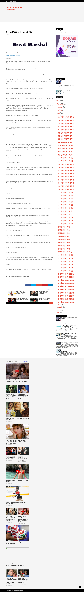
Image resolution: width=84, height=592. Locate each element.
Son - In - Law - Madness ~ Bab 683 (66, 188)
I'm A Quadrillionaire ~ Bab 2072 (65, 270)
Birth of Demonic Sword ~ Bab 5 (65, 138)
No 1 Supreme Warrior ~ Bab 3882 (66, 295)
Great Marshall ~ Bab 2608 (64, 241)
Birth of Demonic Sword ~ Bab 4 (65, 139)
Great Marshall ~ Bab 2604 (64, 246)
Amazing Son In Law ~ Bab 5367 (65, 151)
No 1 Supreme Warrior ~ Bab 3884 (66, 292)
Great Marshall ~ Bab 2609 (64, 239)
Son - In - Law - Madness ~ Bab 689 (66, 183)
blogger (51, 302)
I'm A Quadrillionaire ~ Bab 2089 (65, 219)
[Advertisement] (55, 13)
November (60, 106)
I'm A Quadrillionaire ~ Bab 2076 (65, 264)
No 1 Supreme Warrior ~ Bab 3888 (66, 286)
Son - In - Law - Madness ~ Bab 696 (66, 173)
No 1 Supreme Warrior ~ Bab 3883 (66, 293)
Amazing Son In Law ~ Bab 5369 (65, 148)
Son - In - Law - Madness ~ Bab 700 (66, 167)
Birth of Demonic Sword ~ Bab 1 (65, 144)
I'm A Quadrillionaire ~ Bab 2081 (65, 257)
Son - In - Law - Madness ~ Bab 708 (66, 119)
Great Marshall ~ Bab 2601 (64, 251)
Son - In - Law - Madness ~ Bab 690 (66, 182)
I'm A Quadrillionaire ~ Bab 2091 (65, 216)
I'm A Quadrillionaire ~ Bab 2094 (65, 210)
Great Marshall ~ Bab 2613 (64, 233)
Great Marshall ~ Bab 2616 (64, 229)
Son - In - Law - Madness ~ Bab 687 (66, 164)
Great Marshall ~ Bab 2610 (64, 238)
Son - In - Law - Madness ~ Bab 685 (66, 185)
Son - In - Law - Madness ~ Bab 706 (66, 122)
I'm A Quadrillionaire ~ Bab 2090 (65, 217)
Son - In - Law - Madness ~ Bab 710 (66, 116)
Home (7, 1)
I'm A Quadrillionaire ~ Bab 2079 (65, 260)
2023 (58, 103)
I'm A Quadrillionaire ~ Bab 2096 (65, 207)
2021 (58, 312)
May (59, 115)
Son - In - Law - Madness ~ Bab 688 (66, 163)
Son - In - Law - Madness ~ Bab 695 (66, 174)
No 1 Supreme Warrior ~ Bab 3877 (66, 302)
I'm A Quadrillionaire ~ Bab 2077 (65, 263)
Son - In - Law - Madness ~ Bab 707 (66, 120)
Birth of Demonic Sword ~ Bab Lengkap (67, 155)
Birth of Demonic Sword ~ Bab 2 (65, 142)
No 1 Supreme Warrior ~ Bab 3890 (66, 283)
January (60, 308)
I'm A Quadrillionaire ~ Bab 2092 (65, 214)
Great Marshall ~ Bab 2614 (64, 232)
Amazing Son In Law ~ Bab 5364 (65, 213)
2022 (58, 310)
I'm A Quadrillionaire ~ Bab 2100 (65, 201)
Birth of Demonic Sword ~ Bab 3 (65, 141)
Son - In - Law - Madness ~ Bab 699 (66, 169)
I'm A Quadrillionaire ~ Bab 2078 (65, 261)
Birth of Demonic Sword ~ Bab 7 (65, 135)
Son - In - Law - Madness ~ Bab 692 (66, 179)
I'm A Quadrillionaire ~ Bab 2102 (65, 198)
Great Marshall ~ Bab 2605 (64, 245)
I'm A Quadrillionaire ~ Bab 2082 (65, 255)
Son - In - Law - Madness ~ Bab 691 (66, 180)
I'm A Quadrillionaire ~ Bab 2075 (65, 265)
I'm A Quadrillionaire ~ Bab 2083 (65, 254)
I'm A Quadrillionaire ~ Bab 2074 (65, 267)
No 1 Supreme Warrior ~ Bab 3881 (65, 296)
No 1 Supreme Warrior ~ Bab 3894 (66, 277)
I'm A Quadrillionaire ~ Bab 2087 (65, 221)
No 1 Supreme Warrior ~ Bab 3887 (66, 288)
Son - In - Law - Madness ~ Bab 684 (66, 186)
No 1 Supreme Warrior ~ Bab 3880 (66, 298)
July (59, 112)
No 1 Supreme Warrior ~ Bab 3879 (66, 299)
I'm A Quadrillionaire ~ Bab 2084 (65, 252)
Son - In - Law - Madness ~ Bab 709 (66, 117)
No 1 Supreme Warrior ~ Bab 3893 (66, 279)
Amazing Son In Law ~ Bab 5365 (65, 154)
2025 (58, 100)
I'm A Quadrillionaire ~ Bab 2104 (65, 195)
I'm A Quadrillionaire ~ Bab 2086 (65, 223)
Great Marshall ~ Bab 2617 (64, 227)
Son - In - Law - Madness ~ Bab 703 (66, 126)
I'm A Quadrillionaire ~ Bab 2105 (65, 194)
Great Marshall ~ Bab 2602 (64, 249)
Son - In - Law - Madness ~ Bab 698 (66, 170)
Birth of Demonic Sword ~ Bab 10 (65, 130)
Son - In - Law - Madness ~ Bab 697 (66, 172)
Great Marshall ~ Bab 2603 (64, 248)
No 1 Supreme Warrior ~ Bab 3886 (66, 289)
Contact (14, 1)
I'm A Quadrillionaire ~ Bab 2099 (65, 202)
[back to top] (80, 587)
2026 (58, 99)
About (10, 1)
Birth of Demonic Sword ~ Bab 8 (65, 133)
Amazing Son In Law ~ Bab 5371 (65, 145)
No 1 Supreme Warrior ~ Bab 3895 (66, 276)
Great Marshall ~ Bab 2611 (64, 236)
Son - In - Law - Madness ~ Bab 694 (66, 176)
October (60, 107)
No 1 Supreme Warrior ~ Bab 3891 (65, 282)
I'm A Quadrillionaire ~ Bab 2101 (65, 199)
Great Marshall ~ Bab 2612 (64, 235)
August (60, 110)
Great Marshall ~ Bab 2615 (64, 230)
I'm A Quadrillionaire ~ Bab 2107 (65, 161)
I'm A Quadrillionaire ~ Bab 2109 (65, 158)
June (59, 113)
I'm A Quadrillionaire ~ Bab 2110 (65, 157)
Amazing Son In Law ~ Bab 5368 (65, 150)
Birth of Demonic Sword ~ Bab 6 (65, 136)
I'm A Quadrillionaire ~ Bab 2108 (65, 160)
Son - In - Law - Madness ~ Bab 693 (66, 177)
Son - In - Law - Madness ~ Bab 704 (66, 125)
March (59, 306)
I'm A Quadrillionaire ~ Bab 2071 (65, 271)
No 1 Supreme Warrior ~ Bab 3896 (66, 274)
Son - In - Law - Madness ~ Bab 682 (66, 189)
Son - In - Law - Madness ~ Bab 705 (66, 123)
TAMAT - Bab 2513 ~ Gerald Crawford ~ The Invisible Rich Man (69, 86)
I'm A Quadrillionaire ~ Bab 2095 (65, 208)
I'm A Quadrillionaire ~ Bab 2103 (65, 197)
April (59, 304)
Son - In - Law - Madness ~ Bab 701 (66, 129)
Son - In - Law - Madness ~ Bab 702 (66, 127)
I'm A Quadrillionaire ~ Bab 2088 (65, 220)
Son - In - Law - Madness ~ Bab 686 (66, 166)
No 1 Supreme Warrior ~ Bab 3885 (66, 290)
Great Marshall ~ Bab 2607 (64, 242)
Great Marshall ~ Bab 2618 (64, 226)
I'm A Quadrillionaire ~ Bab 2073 (65, 268)
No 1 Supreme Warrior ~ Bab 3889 (66, 285)
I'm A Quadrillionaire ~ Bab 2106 (65, 192)
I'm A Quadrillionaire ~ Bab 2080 (65, 258)
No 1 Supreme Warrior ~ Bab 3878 (66, 301)
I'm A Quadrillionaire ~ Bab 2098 (65, 204)
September (61, 109)
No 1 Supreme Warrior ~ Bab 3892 (66, 280)
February (60, 307)
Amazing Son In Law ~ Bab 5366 (65, 152)
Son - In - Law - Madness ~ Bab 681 (66, 191)
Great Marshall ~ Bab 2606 (64, 243)
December (60, 104)
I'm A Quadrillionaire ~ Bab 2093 (65, 211)
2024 (58, 102)
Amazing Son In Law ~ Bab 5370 (65, 147)
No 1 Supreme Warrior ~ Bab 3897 (66, 273)
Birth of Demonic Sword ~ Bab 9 (65, 132)
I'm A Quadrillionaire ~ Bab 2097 (65, 205)
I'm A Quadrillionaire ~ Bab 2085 (65, 224)
